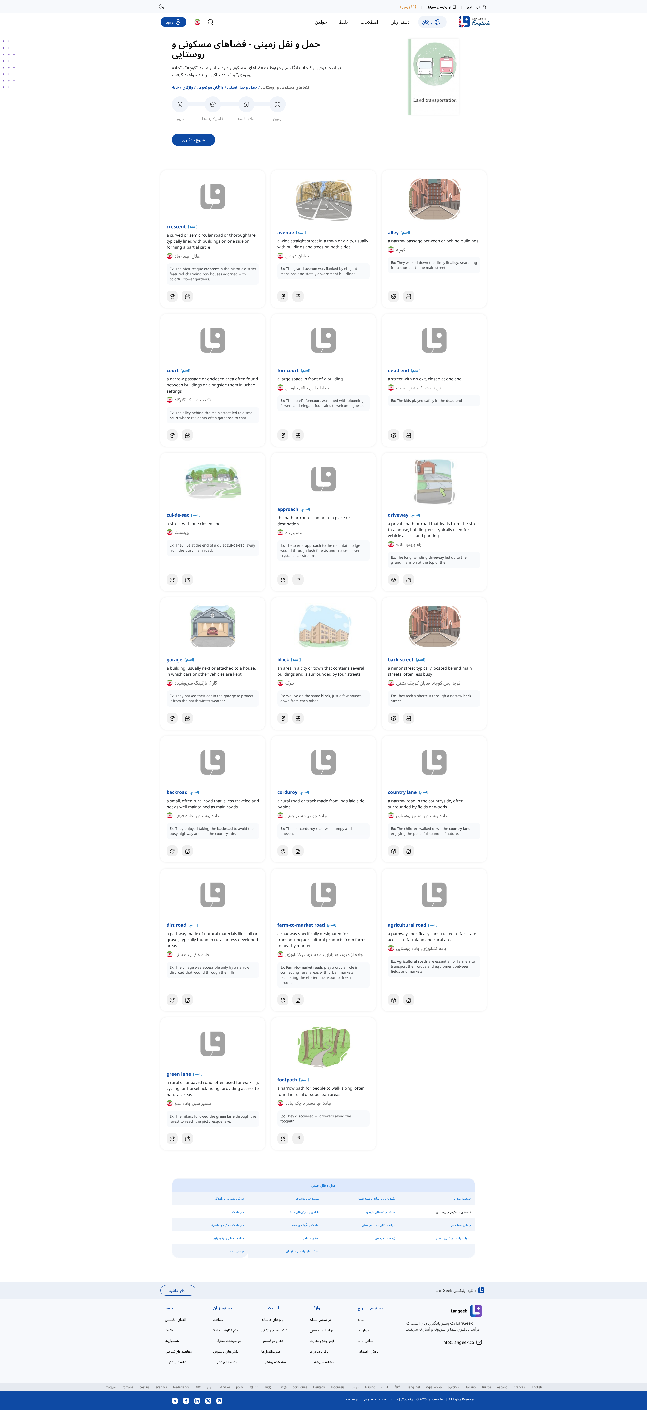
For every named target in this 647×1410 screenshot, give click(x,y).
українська (434, 1387)
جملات (218, 1319)
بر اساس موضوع (321, 1330)
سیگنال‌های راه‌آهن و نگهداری (302, 1251)
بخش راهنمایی (368, 1351)
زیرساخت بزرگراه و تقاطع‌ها (227, 1225)
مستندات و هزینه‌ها (307, 1198)
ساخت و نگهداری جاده (305, 1225)
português (300, 1387)
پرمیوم (404, 6)
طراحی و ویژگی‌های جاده (304, 1212)
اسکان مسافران (310, 1238)
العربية (385, 1387)
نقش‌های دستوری (226, 1351)
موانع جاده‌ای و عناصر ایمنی (378, 1225)
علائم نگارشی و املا (226, 1330)
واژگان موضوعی (210, 87)
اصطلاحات (270, 1308)
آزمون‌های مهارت (322, 1340)
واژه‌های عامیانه (272, 1319)
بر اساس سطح (320, 1319)
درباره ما (363, 1330)
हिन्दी (397, 1387)
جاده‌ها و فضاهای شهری (380, 1212)
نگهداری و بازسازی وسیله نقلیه (376, 1198)
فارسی (355, 1387)
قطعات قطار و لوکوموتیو (228, 1238)
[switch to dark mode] (162, 7)
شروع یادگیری (193, 140)
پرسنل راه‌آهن (236, 1251)
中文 (268, 1387)
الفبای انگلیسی (175, 1319)
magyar (110, 1387)
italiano (470, 1387)
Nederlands (181, 1387)
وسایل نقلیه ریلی (461, 1225)
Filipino (370, 1387)
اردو (209, 1387)
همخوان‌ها (172, 1340)
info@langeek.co (458, 1342)
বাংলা (198, 1387)
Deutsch (319, 1387)
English (537, 1387)
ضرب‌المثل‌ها (270, 1351)
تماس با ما (365, 1340)
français (520, 1387)
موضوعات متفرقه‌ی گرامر (227, 1340)
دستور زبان (222, 1308)
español (502, 1387)
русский (453, 1387)
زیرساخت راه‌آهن (385, 1238)
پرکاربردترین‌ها (319, 1351)
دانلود (173, 1290)
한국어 (254, 1387)
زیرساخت (238, 1212)
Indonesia (338, 1387)
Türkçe (486, 1387)
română (127, 1387)
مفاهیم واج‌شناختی (178, 1351)
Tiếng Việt (413, 1387)
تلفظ (169, 1308)
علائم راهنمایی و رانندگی (229, 1198)
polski (240, 1387)
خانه (175, 87)
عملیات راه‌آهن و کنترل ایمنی (453, 1238)
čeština (145, 1387)
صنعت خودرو (462, 1198)
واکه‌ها (169, 1330)
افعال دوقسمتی (272, 1340)
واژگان (187, 87)
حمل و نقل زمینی (242, 87)
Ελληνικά (224, 1387)
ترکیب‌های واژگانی (274, 1330)
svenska (161, 1387)
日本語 (282, 1387)
